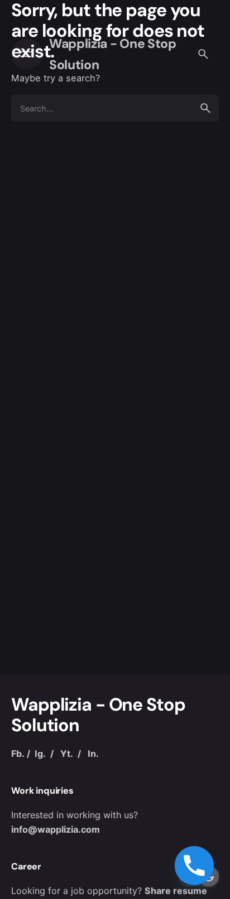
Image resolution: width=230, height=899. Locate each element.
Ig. (40, 753)
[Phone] (194, 865)
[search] (205, 108)
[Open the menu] (26, 54)
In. (93, 753)
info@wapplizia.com (55, 829)
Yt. (66, 753)
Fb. (18, 753)
